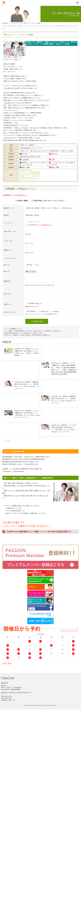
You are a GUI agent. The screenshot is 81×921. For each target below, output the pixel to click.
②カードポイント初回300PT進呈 (30, 172)
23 (40, 653)
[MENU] (77, 2)
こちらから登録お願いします (45, 224)
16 (40, 649)
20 (7, 653)
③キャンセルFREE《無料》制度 (30, 174)
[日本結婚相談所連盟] (40, 614)
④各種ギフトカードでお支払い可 (30, 176)
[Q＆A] (40, 587)
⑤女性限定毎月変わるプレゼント (30, 178)
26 (73, 653)
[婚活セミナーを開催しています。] (40, 600)
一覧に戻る (6, 441)
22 (29, 653)
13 (7, 649)
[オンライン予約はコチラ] (40, 557)
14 (18, 649)
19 (73, 649)
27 (7, 657)
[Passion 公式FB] (40, 607)
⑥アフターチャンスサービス (28, 180)
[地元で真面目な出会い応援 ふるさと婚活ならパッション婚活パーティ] (4, 3)
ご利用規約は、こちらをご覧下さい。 (15, 195)
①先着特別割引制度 (26, 170)
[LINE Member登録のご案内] (40, 580)
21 (18, 653)
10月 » (9, 663)
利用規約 (27, 306)
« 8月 (4, 663)
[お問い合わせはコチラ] (40, 621)
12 (73, 645)
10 (51, 645)
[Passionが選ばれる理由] (40, 573)
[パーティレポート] (40, 594)
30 (40, 657)
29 (29, 657)
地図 (40, 148)
